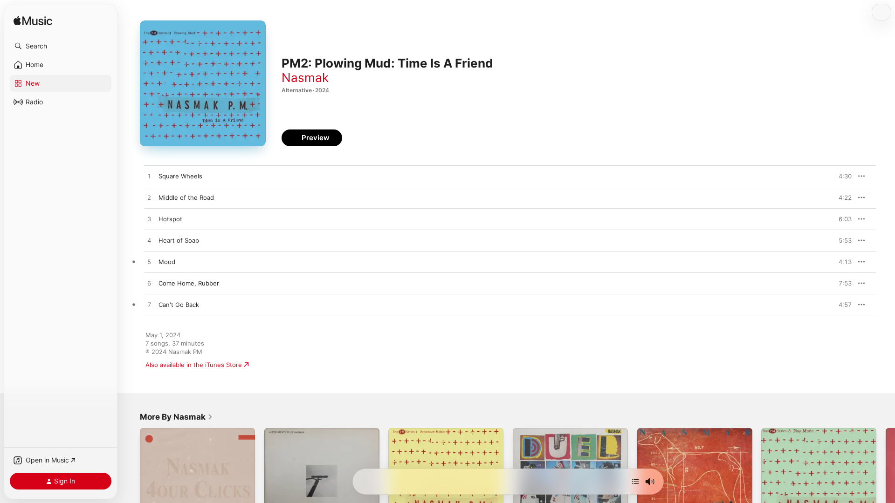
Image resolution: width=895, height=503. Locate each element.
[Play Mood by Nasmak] (149, 262)
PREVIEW (841, 176)
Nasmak (305, 77)
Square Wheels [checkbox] (180, 176)
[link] (176, 417)
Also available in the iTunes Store (193, 364)
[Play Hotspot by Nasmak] (149, 219)
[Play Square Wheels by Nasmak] (149, 176)
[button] (60, 46)
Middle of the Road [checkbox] (186, 197)
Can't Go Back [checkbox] (178, 304)
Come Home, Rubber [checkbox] (188, 283)
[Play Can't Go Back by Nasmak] (149, 305)
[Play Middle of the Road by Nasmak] (149, 198)
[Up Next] (635, 481)
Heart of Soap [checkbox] (178, 240)
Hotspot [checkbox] (170, 219)
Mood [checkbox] (166, 261)
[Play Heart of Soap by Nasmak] (149, 241)
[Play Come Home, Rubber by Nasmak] (149, 283)
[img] (33, 21)
